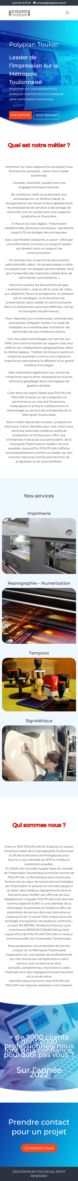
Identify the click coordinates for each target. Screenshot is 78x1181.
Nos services (20, 115)
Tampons (39, 653)
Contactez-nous (39, 1148)
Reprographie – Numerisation (39, 583)
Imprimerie (39, 513)
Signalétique (39, 720)
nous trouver (46, 115)
